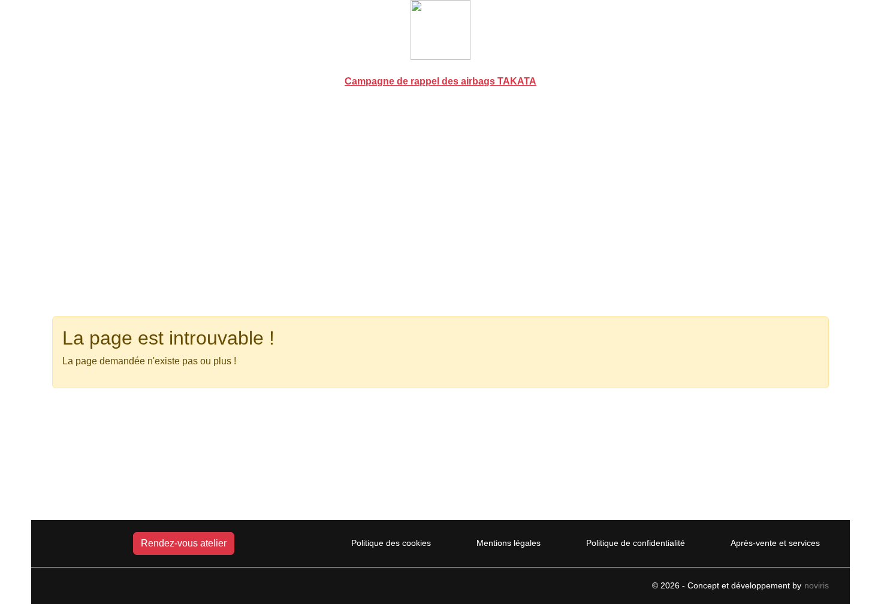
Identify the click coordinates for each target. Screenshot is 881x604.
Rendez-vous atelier (184, 543)
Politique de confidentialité (635, 543)
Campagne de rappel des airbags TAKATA (440, 81)
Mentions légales (508, 543)
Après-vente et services (775, 543)
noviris (816, 585)
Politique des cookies (391, 543)
